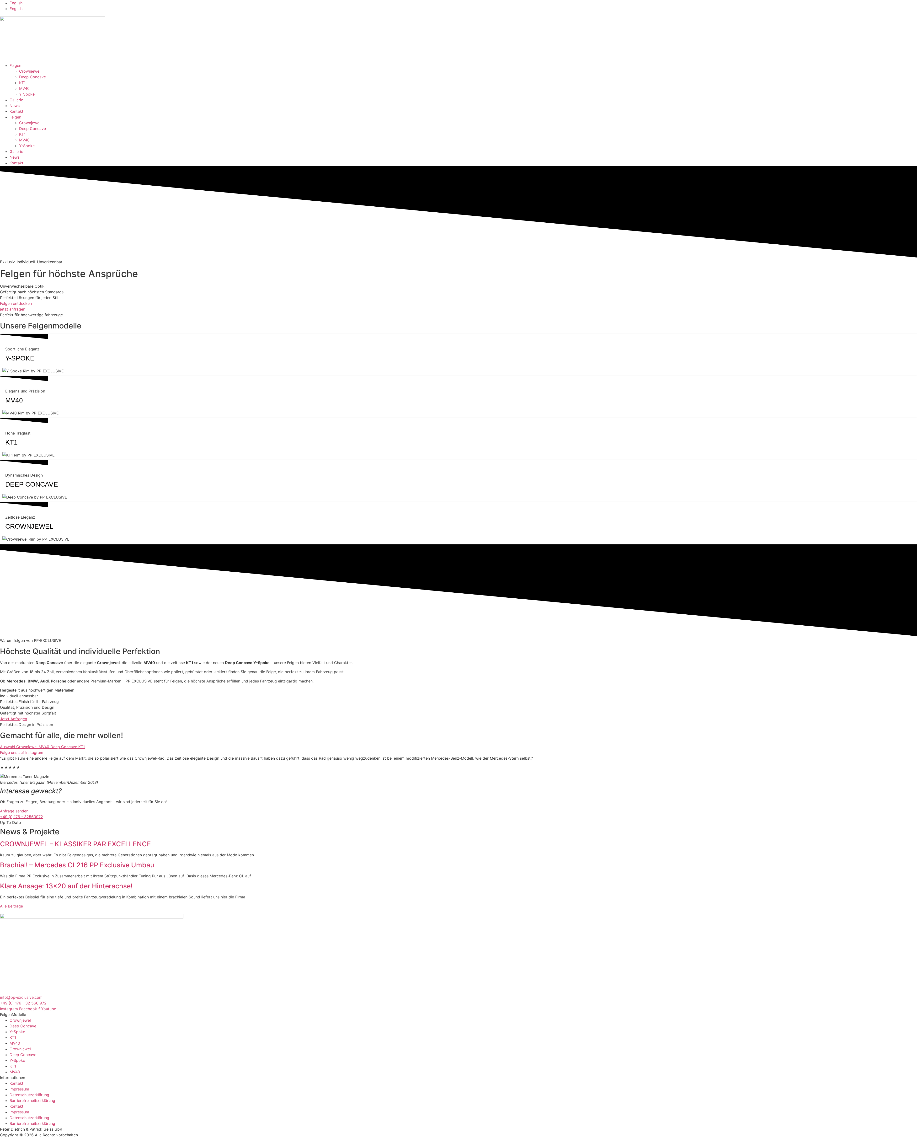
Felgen (15, 65)
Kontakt (16, 111)
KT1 (22, 82)
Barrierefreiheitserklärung (32, 1100)
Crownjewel (29, 71)
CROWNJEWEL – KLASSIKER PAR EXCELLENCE (75, 844)
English (16, 2)
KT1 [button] (81, 746)
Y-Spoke (27, 94)
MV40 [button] (44, 746)
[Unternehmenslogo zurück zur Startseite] (52, 19)
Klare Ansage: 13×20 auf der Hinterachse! (66, 886)
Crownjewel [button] (27, 746)
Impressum (19, 1089)
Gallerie (16, 99)
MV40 (24, 88)
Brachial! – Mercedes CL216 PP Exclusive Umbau (77, 865)
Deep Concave (32, 77)
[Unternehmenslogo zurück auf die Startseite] (91, 917)
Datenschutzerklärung (29, 1094)
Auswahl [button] (8, 746)
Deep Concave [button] (64, 746)
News (15, 105)
